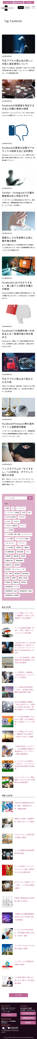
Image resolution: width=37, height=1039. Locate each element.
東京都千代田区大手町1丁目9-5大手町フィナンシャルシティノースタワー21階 (8, 1009)
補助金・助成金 (23, 578)
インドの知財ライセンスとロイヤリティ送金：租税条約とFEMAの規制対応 (24, 869)
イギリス (22, 526)
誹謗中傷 (15, 582)
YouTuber (16, 521)
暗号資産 (17, 565)
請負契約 (23, 582)
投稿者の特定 (9, 560)
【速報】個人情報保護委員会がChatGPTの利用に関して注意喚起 (24, 917)
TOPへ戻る (18, 995)
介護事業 (18, 547)
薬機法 (14, 578)
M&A (29, 512)
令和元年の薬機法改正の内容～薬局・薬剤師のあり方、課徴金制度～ (24, 805)
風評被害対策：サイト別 (12, 587)
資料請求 (29, 2)
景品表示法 (8, 565)
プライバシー (22, 543)
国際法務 (15, 556)
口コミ (28, 552)
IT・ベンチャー (20, 508)
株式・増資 (8, 573)
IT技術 (23, 512)
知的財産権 (25, 573)
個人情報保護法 (9, 552)
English (27, 7)
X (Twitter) (21, 517)
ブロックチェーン (10, 543)
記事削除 (7, 582)
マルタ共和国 (9, 547)
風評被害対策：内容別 (26, 591)
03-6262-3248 (26, 1008)
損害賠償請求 (19, 560)
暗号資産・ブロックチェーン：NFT (15, 569)
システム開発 (9, 539)
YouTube (8, 521)
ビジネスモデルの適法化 (22, 539)
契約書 (23, 556)
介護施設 (26, 547)
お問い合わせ (8, 3)
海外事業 (17, 573)
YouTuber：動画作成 (11, 526)
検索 (30, 498)
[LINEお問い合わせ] (18, 2)
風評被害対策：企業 (11, 591)
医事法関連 (20, 552)
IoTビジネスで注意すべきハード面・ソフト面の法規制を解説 (24, 885)
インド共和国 (9, 530)
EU (13, 508)
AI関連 (7, 508)
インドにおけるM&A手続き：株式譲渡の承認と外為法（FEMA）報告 (24, 932)
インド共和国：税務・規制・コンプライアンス (18, 534)
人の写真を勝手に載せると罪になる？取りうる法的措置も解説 (24, 980)
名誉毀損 (7, 556)
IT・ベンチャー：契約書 (12, 512)
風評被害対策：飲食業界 (12, 595)
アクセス (9, 1015)
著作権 (7, 578)
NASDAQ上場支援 (10, 517)
